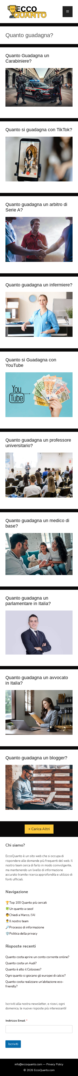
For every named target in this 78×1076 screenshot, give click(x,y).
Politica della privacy (23, 934)
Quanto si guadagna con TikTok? (38, 129)
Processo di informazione (26, 927)
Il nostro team (18, 921)
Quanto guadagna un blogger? (36, 757)
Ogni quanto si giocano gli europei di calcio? (35, 976)
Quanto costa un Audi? (21, 963)
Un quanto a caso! (21, 909)
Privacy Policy (54, 1064)
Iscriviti (13, 1044)
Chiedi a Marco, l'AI (22, 915)
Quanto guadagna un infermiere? (38, 284)
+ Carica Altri (39, 829)
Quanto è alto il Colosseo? (23, 969)
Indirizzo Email (16, 1021)
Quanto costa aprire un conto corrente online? (37, 957)
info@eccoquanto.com (28, 1064)
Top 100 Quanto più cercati (28, 903)
